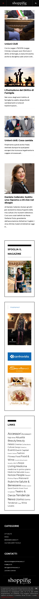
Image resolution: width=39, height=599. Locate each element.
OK (36, 588)
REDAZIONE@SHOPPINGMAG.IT (14, 561)
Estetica (23, 447)
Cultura (11, 447)
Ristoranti (24, 478)
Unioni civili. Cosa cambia (18, 140)
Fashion (21, 453)
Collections (26, 444)
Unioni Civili (11, 44)
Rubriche (13, 481)
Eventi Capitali (22, 450)
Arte (13, 437)
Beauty (12, 440)
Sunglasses (11, 492)
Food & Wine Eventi (21, 460)
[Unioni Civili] (19, 25)
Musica (27, 472)
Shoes (23, 486)
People (20, 475)
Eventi (11, 450)
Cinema (18, 444)
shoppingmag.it (15, 307)
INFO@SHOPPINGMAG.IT (12, 567)
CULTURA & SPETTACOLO (12, 543)
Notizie (12, 475)
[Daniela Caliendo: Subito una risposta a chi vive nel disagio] (19, 178)
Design (18, 447)
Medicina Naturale (16, 472)
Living (12, 466)
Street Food (23, 488)
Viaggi (19, 503)
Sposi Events (13, 488)
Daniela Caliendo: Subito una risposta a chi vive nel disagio (19, 200)
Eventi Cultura (12, 453)
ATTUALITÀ (8, 534)
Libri (14, 463)
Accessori (14, 433)
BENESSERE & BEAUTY (11, 540)
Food (17, 456)
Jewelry (10, 463)
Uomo (20, 499)
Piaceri (27, 475)
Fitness (11, 456)
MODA (6, 537)
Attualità (20, 437)
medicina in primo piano (19, 469)
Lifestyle (20, 463)
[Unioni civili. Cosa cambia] (19, 126)
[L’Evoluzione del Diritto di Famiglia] (19, 76)
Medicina (21, 466)
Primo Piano (13, 478)
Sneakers (28, 486)
